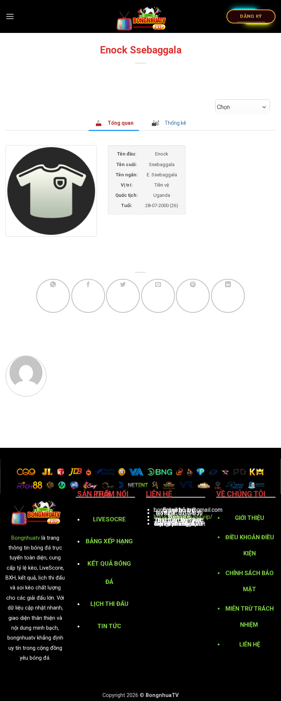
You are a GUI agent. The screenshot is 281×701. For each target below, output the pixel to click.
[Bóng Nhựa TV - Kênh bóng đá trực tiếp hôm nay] (140, 16)
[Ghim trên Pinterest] (193, 295)
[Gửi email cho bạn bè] (158, 295)
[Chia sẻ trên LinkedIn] (228, 295)
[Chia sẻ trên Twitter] (123, 295)
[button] (9, 16)
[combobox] (243, 107)
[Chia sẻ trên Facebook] (88, 295)
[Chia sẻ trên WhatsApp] (53, 295)
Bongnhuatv (25, 538)
